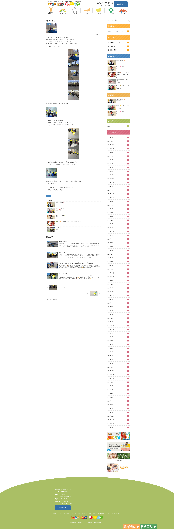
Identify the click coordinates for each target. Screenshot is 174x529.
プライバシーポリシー (105, 513)
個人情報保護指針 (112, 50)
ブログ (78, 513)
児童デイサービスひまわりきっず (116, 31)
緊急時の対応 (111, 46)
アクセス (98, 513)
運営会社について (115, 513)
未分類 (49, 195)
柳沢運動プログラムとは (57, 513)
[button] (128, 20)
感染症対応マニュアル (113, 42)
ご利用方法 (73, 513)
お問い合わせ (121, 4)
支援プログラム (67, 513)
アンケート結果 (91, 513)
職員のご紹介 (84, 513)
